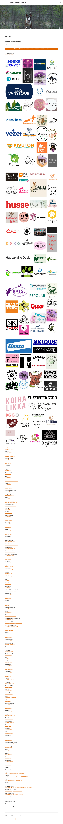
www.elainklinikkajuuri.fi (10, 722)
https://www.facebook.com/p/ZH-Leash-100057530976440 (16, 776)
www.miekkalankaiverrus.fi (10, 616)
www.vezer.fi (7, 509)
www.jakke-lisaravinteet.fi (10, 456)
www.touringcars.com (9, 466)
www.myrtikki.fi (8, 633)
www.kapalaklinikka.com (10, 672)
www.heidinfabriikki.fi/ (9, 594)
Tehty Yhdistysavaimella (10, 818)
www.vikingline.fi (8, 711)
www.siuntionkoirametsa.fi (10, 640)
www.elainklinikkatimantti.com (11, 502)
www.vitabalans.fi (16, 704)
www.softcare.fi (8, 559)
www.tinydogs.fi (8, 726)
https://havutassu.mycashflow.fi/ (11, 481)
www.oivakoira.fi (8, 740)
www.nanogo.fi (8, 477)
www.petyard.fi (8, 530)
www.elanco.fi (7, 605)
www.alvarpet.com (8, 573)
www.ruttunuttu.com (9, 669)
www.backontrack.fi (9, 761)
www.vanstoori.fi (8, 452)
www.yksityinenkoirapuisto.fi (10, 591)
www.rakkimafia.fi (8, 637)
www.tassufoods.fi (8, 534)
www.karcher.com (8, 520)
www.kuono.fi (7, 647)
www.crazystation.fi (9, 569)
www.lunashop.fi (8, 601)
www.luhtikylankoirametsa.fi (10, 505)
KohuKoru (7, 783)
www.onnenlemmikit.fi (9, 743)
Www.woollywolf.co (9, 718)
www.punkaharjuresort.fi (10, 552)
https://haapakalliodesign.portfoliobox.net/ (13, 623)
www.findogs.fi (8, 757)
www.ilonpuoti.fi (8, 584)
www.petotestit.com (9, 630)
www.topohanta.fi (8, 747)
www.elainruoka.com (9, 619)
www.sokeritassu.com (9, 683)
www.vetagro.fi (8, 474)
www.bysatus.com (8, 488)
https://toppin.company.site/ (10, 697)
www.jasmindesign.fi (9, 736)
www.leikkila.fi (8, 516)
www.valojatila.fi (8, 690)
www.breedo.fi (8, 598)
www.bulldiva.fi (8, 750)
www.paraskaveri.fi (9, 491)
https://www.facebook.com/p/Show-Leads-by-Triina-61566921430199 (18, 787)
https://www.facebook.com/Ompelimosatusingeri (14, 773)
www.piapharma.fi (8, 484)
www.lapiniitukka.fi (9, 733)
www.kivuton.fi (8, 527)
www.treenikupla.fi (8, 662)
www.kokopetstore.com (9, 537)
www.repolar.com (8, 612)
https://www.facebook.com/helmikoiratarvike (14, 794)
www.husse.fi (7, 658)
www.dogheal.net (8, 687)
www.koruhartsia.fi (8, 562)
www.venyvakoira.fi (9, 463)
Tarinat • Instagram (9, 54)
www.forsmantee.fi (8, 729)
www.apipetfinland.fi (9, 665)
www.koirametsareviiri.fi (10, 541)
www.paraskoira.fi (8, 523)
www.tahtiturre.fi (8, 576)
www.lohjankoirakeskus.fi (10, 459)
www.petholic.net (8, 498)
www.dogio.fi (7, 580)
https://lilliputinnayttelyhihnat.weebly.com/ (13, 780)
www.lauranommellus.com (10, 548)
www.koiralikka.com (9, 754)
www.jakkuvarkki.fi (9, 608)
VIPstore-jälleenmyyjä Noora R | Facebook (13, 790)
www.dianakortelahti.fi (9, 555)
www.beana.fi (7, 587)
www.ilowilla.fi (8, 676)
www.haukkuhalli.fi (8, 694)
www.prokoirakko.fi (9, 651)
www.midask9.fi (8, 470)
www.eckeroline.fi (8, 513)
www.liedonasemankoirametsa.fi (11, 626)
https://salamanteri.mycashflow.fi (11, 544)
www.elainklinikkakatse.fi (10, 644)
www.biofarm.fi (8, 765)
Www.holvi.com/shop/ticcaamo (11, 679)
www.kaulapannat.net (9, 495)
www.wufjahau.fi (8, 655)
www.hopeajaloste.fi (9, 708)
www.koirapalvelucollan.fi (10, 715)
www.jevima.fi (7, 701)
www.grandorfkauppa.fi (9, 449)
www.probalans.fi (8, 704)
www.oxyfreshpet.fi (9, 566)
